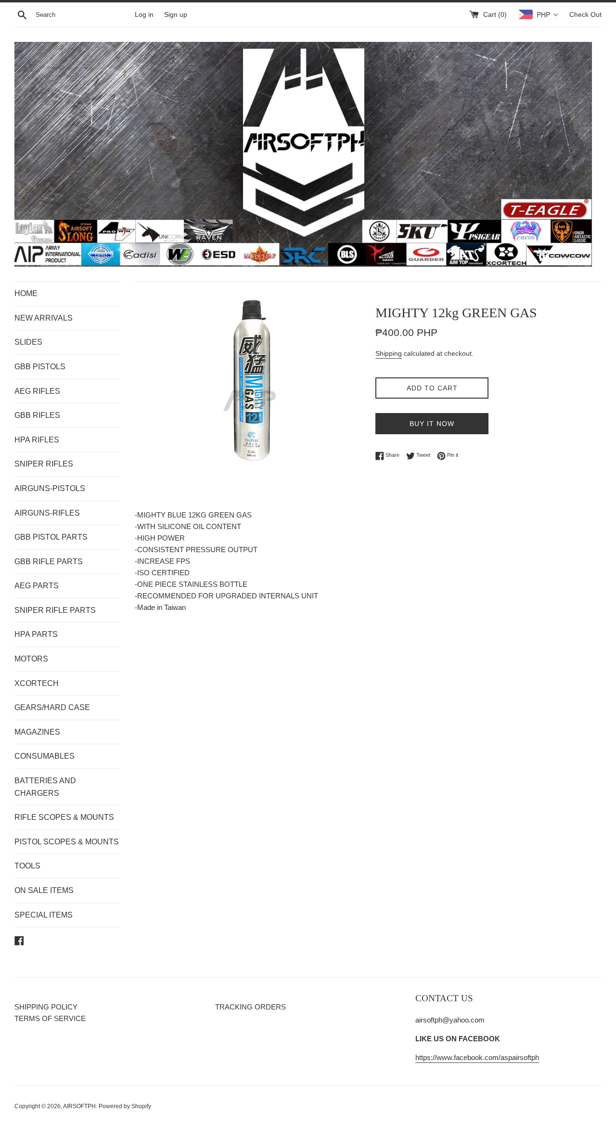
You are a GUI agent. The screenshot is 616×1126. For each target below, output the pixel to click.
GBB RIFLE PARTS (48, 561)
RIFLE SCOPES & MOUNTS (64, 817)
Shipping (388, 353)
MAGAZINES (37, 732)
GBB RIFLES (37, 415)
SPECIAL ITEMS (43, 915)
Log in (144, 14)
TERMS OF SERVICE (50, 1018)
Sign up (175, 14)
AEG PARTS (36, 586)
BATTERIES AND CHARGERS (45, 787)
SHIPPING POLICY (45, 1007)
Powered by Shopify (125, 1106)
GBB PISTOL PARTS (51, 537)
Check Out (585, 14)
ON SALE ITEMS (44, 890)
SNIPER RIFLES (43, 464)
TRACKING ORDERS (250, 1007)
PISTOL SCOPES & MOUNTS (66, 842)
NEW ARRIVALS (43, 318)
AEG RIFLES (37, 391)
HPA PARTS (36, 634)
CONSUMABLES (44, 756)
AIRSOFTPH (79, 1106)
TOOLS (27, 866)
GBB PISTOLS (39, 366)
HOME (26, 293)
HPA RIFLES (36, 440)
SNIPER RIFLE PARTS (55, 610)
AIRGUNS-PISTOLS (49, 488)
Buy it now (432, 423)
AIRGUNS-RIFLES (47, 513)
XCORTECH (36, 683)
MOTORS (31, 659)
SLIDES (28, 342)
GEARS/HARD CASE (52, 707)
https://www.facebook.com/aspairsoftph (477, 1057)
